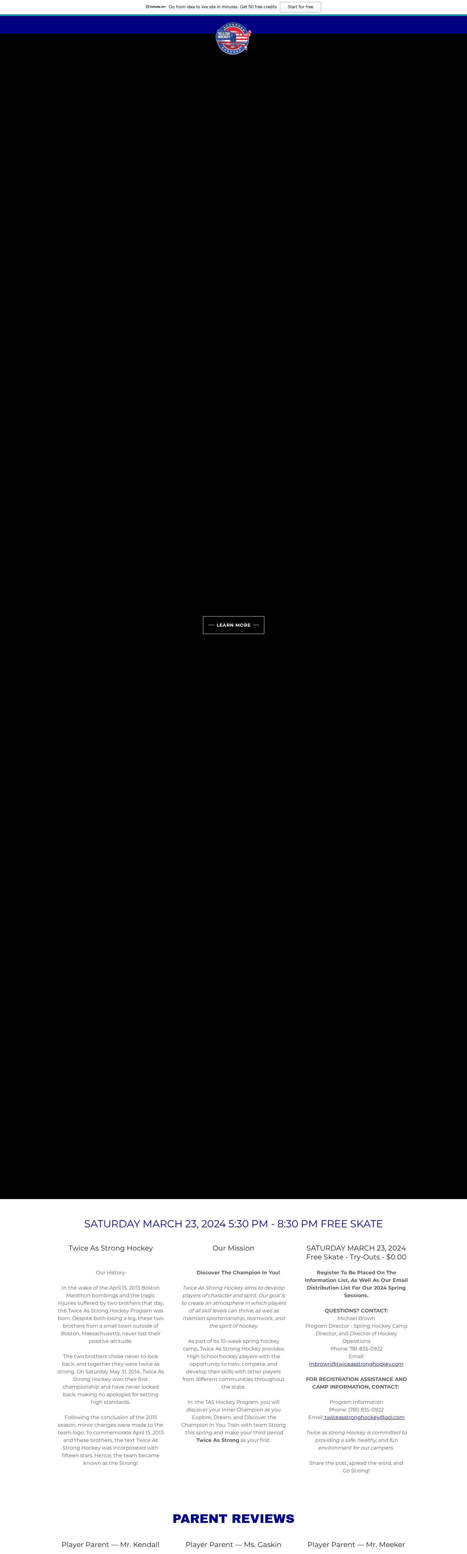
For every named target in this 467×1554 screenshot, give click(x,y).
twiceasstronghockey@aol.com (364, 1417)
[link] (234, 23)
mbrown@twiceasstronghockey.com (356, 1364)
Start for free (300, 7)
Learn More (234, 625)
